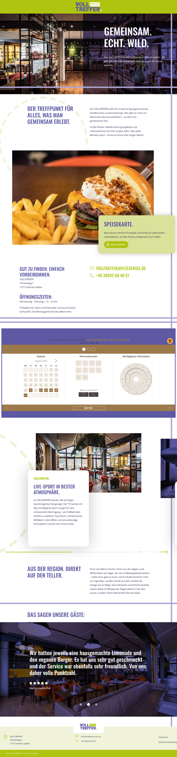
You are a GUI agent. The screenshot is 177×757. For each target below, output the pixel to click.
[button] (163, 552)
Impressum (163, 737)
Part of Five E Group (30, 753)
